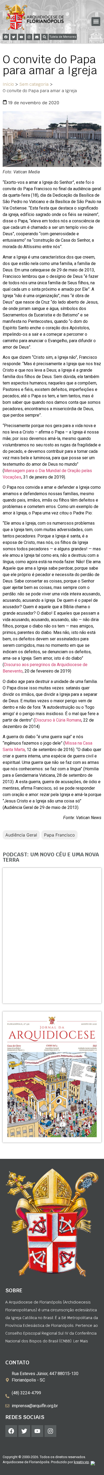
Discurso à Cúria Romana (58, 720)
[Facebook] (6, 37)
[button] (95, 21)
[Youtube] (21, 37)
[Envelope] (37, 37)
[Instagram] (29, 37)
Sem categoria (34, 84)
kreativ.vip (81, 1462)
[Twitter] (13, 37)
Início (8, 84)
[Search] (44, 37)
